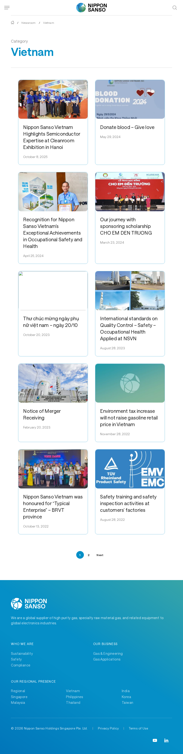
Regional (18, 691)
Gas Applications (107, 659)
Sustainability (22, 653)
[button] (7, 7)
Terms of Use (138, 728)
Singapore (19, 697)
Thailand (73, 702)
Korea (126, 697)
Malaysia (18, 702)
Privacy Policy (108, 728)
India (126, 691)
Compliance (20, 665)
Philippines (74, 697)
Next (100, 555)
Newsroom (28, 22)
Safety (16, 659)
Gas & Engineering (108, 653)
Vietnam (73, 691)
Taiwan (127, 702)
